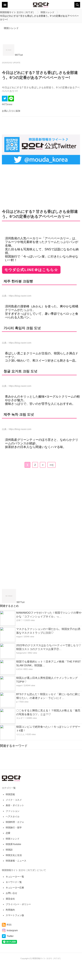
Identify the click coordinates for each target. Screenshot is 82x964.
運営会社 (10, 898)
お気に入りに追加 (11, 111)
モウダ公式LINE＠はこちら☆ (31, 270)
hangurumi (21, 653)
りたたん (20, 734)
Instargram (12, 930)
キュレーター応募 (15, 887)
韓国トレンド (11, 28)
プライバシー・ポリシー (18, 904)
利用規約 (10, 909)
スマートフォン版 (15, 915)
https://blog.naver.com (20, 295)
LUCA (19, 669)
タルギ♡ (20, 718)
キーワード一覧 (14, 882)
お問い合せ (11, 893)
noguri (19, 636)
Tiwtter (10, 936)
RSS (9, 924)
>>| (51, 464)
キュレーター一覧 (15, 876)
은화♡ (19, 620)
